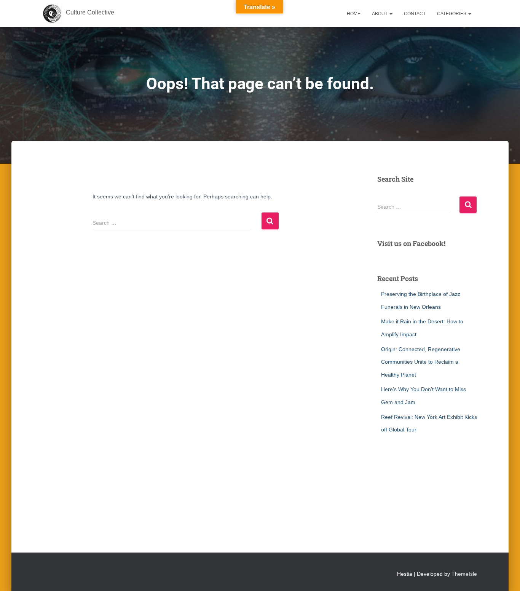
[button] (390, 13)
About (380, 13)
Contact (415, 13)
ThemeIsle (464, 574)
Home (353, 13)
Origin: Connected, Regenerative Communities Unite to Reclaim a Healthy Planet (420, 362)
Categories (452, 13)
